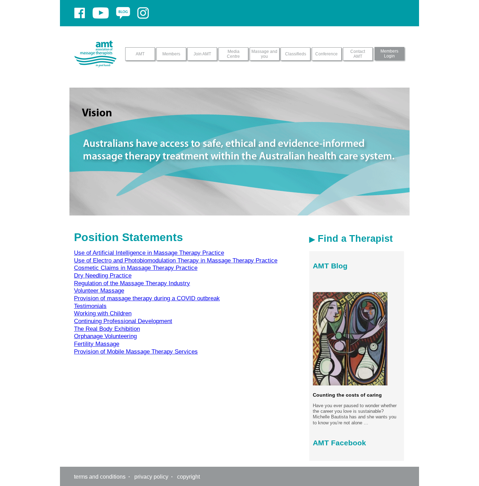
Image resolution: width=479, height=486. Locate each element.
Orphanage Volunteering (105, 336)
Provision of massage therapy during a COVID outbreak (147, 298)
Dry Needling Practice (102, 275)
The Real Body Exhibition (107, 328)
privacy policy (151, 477)
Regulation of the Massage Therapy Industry (132, 283)
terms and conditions (100, 477)
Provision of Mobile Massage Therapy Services (136, 351)
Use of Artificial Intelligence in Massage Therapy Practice (149, 252)
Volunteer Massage (99, 290)
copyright (188, 477)
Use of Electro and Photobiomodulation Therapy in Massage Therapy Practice (175, 260)
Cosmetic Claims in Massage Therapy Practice (135, 267)
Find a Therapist (354, 238)
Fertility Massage (96, 343)
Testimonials (90, 305)
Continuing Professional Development (123, 320)
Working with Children (102, 313)
